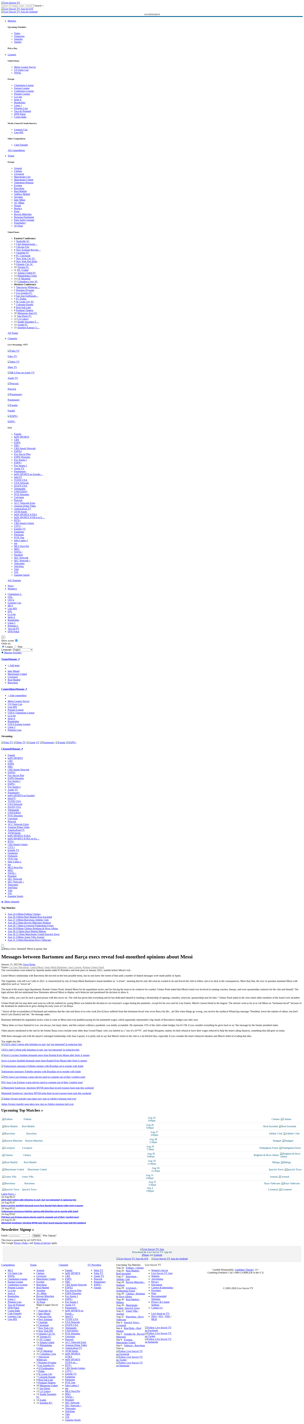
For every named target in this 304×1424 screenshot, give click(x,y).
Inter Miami (44, 1313)
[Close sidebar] (2, 945)
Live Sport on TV (160, 1313)
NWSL (17, 72)
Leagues (12, 54)
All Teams (13, 333)
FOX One (19, 537)
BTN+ (17, 520)
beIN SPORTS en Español (21, 795)
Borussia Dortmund (24, 217)
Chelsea (18, 171)
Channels (12, 338)
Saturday (18, 39)
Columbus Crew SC (27, 281)
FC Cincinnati (23, 255)
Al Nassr (18, 225)
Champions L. (15, 594)
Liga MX (18, 132)
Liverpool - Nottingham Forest (126, 1289)
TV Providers (94, 1265)
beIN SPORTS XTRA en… (72, 1361)
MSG (17, 549)
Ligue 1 (18, 105)
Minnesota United (49, 1385)
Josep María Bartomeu (55, 967)
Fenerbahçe (20, 223)
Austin (42, 1400)
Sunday (18, 42)
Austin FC (22, 324)
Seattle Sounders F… (28, 321)
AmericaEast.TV (22, 508)
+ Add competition (17, 695)
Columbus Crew (48, 1354)
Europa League (22, 88)
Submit (36, 1235)
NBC (16, 445)
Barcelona (19, 188)
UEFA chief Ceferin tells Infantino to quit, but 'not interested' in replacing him (38, 1199)
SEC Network (21, 557)
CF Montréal (23, 278)
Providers (156, 1290)
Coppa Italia (20, 117)
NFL (160, 1316)
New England (45, 1319)
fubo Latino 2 (21, 540)
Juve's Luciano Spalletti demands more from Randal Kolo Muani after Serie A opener (42, 1205)
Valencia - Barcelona (134, 1345)
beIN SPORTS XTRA (25, 514)
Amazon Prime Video (25, 506)
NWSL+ (18, 552)
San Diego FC (24, 316)
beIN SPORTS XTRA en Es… (23, 838)
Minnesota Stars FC (27, 313)
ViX (16, 572)
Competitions (8, 689)
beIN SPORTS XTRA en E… (29, 517)
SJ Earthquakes (46, 1368)
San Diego (44, 1388)
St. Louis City (45, 1374)
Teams (11, 155)
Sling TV (98, 1270)
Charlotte (43, 1322)
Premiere (18, 554)
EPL (10, 611)
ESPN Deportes (22, 457)
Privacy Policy (21, 1243)
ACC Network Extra (24, 503)
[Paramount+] (47, 742)
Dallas (41, 1371)
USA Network (21, 483)
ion (15, 543)
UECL (11, 600)
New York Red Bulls (26, 261)
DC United (22, 270)
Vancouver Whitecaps (42, 1358)
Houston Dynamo (25, 290)
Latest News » (8, 1194)
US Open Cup (21, 70)
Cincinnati (43, 1325)
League (9, 646)
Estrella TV (20, 529)
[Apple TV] (32, 742)
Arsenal (18, 168)
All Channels (14, 580)
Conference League (24, 91)
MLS (10, 605)
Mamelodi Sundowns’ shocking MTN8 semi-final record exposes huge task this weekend (43, 1222)
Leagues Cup (20, 129)
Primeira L (13, 625)
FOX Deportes (21, 494)
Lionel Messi (36, 967)
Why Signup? (49, 1235)
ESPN (17, 442)
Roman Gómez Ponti (93, 967)
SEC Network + (22, 560)
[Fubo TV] (7, 742)
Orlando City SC (24, 264)
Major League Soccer (25, 67)
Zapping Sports (22, 575)
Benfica (18, 208)
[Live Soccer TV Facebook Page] (130, 1354)
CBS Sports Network (25, 448)
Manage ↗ (14, 659)
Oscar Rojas (29, 964)
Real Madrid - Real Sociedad (128, 1272)
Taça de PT (13, 628)
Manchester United (23, 179)
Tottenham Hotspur (24, 182)
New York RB (45, 1331)
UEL (10, 597)
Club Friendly (21, 145)
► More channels (10, 901)
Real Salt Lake (23, 307)
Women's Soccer (159, 1270)
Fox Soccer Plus (22, 454)
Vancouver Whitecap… (28, 287)
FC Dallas (21, 298)
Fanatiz (17, 434)
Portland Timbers (24, 310)
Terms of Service (42, 1243)
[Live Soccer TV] (10, 2)
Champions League (24, 85)
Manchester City (22, 176)
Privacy (155, 1281)
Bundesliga (19, 102)
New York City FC (25, 258)
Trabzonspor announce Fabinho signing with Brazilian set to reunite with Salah (39, 1211)
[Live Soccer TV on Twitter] (130, 1359)
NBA (154, 1316)
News (11, 585)
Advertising (157, 1279)
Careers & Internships (162, 1287)
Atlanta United (46, 1342)
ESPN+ (18, 462)
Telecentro (19, 563)
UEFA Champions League (21, 712)
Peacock (18, 500)
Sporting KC (46, 1402)
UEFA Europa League (19, 724)
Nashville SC (23, 241)
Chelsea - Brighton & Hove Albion (130, 1295)
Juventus (18, 197)
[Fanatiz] (60, 742)
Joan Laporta (74, 967)
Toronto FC (23, 267)
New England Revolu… (28, 250)
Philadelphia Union (27, 275)
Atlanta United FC (26, 273)
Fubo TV (98, 1273)
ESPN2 (18, 451)
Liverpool (19, 174)
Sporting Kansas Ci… (28, 327)
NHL (167, 1316)
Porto (16, 211)
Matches (12, 20)
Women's (12, 588)
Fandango (19, 531)
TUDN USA (20, 480)
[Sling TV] (20, 742)
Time (20, 646)
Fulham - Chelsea (135, 1267)
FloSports (19, 534)
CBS (16, 439)
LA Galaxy (23, 319)
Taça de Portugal (22, 111)
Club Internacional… (26, 244)
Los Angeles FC (24, 293)
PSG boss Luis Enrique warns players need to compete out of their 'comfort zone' (40, 1217)
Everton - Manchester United (125, 1341)
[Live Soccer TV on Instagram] (130, 1365)
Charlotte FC (22, 252)
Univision (19, 497)
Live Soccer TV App (162, 1273)
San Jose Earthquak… (27, 296)
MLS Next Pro (21, 546)
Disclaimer (156, 1284)
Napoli (17, 205)
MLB (154, 1319)
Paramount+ (20, 471)
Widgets (155, 1276)
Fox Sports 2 (20, 465)
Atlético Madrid (22, 194)
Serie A (18, 99)
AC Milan (19, 202)
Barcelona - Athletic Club (127, 1278)
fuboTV (18, 477)
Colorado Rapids (24, 304)
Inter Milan (19, 199)
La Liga (18, 96)
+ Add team (13, 665)
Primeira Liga (21, 108)
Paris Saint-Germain (24, 220)
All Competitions (16, 150)
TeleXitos (19, 566)
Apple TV (19, 468)
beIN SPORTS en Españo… (28, 474)
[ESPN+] (71, 742)
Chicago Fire (22, 247)
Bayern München (23, 214)
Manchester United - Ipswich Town (128, 1306)
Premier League (22, 94)
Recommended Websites (158, 1297)
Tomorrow (19, 36)
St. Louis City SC (25, 301)
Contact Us (157, 1307)
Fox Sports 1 (20, 460)
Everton (18, 185)
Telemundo (19, 488)
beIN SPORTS (21, 437)
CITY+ (18, 526)
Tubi (16, 569)
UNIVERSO (20, 491)
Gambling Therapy (244, 1269)
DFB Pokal (20, 114)
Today (17, 33)
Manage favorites (13, 652)
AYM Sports (20, 511)
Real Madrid (20, 191)
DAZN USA (20, 485)
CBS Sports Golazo (24, 523)
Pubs (153, 1293)
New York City (46, 1328)
